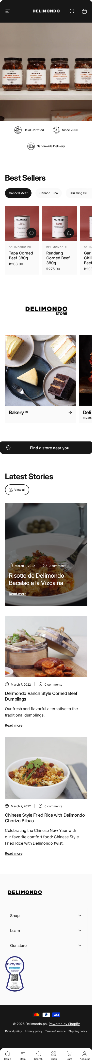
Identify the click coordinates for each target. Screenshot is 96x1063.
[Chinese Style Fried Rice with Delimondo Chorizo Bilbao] (46, 768)
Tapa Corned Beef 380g (21, 255)
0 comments (57, 566)
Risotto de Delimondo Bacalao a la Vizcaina (36, 579)
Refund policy (13, 1031)
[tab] (18, 193)
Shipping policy (77, 1031)
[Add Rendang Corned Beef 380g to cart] (69, 233)
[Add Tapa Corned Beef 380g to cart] (31, 233)
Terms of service (55, 1031)
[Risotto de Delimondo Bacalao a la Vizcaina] (46, 554)
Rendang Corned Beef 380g (58, 258)
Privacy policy (33, 1031)
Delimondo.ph (20, 247)
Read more (17, 594)
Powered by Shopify (64, 1024)
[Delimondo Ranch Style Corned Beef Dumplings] (46, 646)
